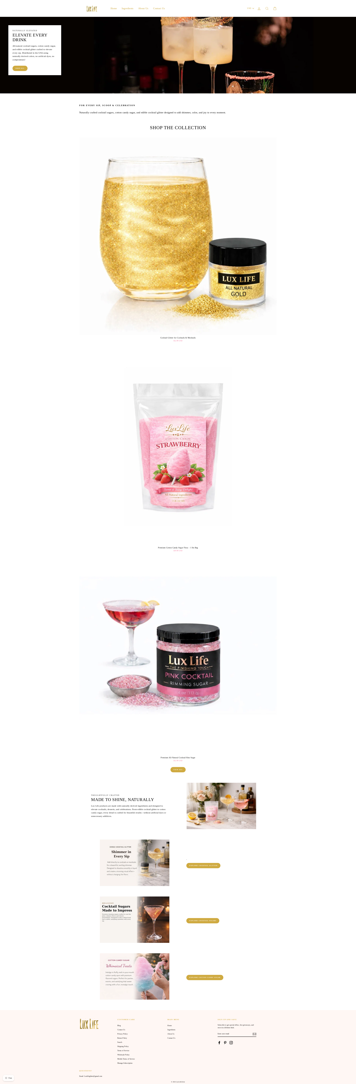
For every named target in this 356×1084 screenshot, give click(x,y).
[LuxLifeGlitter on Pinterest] (225, 1042)
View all (178, 769)
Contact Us (159, 8)
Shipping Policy (123, 1046)
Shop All (20, 68)
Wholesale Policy (123, 1055)
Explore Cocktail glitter (203, 865)
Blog (119, 1026)
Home (114, 8)
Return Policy (122, 1038)
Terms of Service (123, 1051)
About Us (143, 8)
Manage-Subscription (125, 1063)
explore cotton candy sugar (204, 977)
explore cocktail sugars (202, 920)
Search (119, 1042)
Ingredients (128, 8)
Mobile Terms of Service (126, 1059)
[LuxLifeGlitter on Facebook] (219, 1042)
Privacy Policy (122, 1034)
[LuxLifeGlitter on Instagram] (231, 1042)
